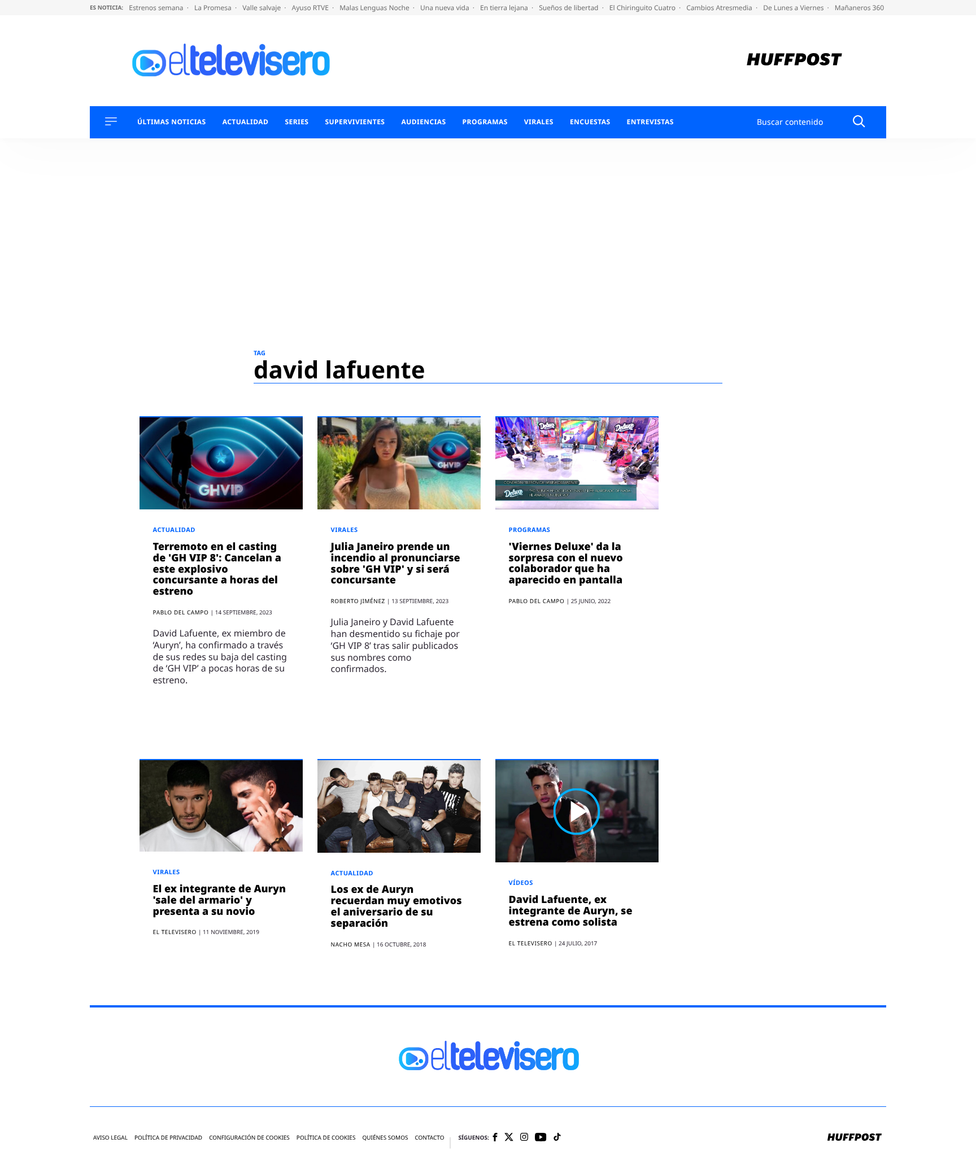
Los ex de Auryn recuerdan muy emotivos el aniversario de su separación (396, 906)
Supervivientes (355, 122)
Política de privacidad (168, 1137)
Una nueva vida (445, 7)
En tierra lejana (505, 7)
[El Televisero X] (508, 1138)
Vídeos (521, 883)
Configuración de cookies (249, 1137)
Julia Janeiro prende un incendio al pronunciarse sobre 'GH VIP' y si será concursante (395, 563)
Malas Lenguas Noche (375, 7)
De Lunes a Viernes (794, 7)
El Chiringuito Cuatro (643, 7)
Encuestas (590, 122)
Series (296, 122)
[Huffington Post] (794, 60)
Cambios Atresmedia (720, 7)
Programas (485, 122)
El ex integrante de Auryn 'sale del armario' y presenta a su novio (219, 900)
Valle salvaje (262, 7)
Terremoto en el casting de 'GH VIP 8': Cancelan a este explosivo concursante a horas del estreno (217, 569)
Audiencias (423, 122)
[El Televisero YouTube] (541, 1137)
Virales (539, 122)
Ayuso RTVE (311, 7)
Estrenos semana (157, 7)
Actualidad (246, 122)
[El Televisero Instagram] (524, 1137)
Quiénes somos (385, 1137)
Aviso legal (110, 1137)
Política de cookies (326, 1137)
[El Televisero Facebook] (495, 1138)
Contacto (429, 1137)
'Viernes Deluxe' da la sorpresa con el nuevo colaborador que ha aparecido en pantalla (566, 563)
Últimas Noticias (171, 122)
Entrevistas (650, 122)
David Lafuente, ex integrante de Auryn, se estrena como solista (571, 911)
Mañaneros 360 (860, 7)
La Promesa (213, 7)
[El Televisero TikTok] (557, 1137)
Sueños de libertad (569, 7)
